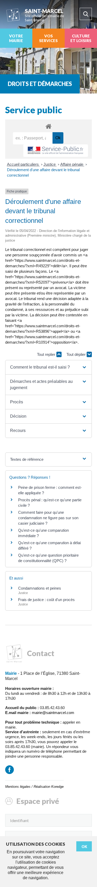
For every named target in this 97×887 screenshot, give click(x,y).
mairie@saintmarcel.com (53, 712)
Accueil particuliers (23, 164)
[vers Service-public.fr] (55, 150)
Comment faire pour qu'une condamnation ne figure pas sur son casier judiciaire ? (48, 517)
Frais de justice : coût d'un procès (46, 599)
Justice (50, 164)
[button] (48, 367)
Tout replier (46, 354)
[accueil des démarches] (48, 126)
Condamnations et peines (39, 588)
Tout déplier (76, 354)
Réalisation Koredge (49, 787)
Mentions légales (18, 787)
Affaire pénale (72, 164)
